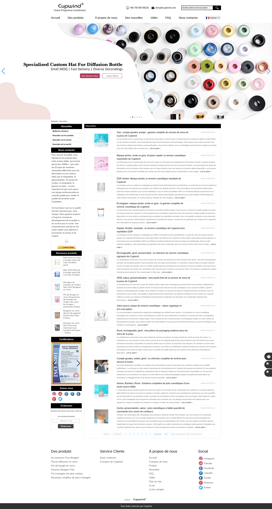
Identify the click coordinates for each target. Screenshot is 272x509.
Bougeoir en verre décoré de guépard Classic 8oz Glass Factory (71, 309)
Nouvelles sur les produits (63, 136)
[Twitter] (60, 399)
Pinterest (201, 483)
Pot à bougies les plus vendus (67, 473)
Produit (153, 465)
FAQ (168, 17)
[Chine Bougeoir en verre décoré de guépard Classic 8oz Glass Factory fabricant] (57, 309)
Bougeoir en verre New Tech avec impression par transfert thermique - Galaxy (71, 323)
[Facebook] (66, 394)
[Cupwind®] (139, 500)
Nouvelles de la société (62, 144)
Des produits (76, 17)
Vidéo (154, 17)
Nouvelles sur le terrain (62, 140)
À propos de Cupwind (111, 461)
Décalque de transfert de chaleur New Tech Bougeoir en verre (72, 281)
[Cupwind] (70, 7)
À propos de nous (106, 17)
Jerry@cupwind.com (165, 8)
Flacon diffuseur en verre (64, 461)
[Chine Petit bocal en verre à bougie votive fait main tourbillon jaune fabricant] (57, 256)
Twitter (201, 487)
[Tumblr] (78, 394)
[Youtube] (60, 394)
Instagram (201, 458)
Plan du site (155, 481)
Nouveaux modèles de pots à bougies (71, 477)
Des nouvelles (134, 17)
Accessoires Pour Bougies (65, 457)
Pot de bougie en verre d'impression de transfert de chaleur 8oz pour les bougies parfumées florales (71, 295)
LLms (152, 485)
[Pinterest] (54, 399)
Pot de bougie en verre (63, 465)
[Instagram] (54, 394)
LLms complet (156, 489)
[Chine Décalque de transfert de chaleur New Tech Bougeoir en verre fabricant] (57, 281)
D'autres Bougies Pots (63, 469)
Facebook (201, 468)
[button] (130, 117)
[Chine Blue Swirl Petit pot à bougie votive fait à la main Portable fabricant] (57, 269)
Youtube (201, 463)
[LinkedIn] (72, 394)
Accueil (55, 17)
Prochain (157, 434)
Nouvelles (154, 469)
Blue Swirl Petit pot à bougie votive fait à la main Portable (71, 267)
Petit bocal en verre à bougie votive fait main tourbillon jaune (72, 256)
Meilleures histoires (60, 131)
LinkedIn (201, 473)
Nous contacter (188, 17)
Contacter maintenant (66, 247)
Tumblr (201, 478)
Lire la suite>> (155, 148)
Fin (166, 434)
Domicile (54, 121)
